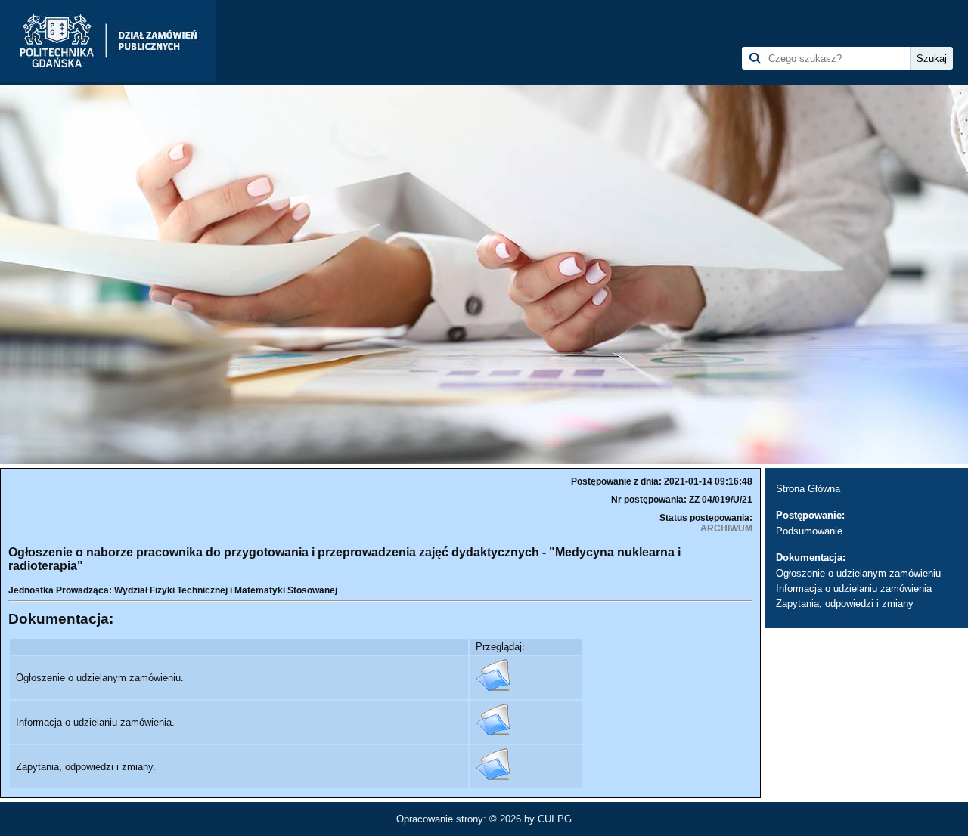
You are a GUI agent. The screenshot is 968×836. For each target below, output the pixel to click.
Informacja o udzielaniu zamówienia (854, 588)
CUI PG (555, 819)
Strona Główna (808, 488)
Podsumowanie (809, 531)
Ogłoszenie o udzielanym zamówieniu (858, 573)
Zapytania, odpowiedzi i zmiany (845, 603)
